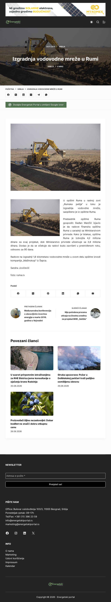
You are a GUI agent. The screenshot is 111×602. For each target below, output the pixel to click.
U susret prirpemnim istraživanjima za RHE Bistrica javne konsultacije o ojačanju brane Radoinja (30, 378)
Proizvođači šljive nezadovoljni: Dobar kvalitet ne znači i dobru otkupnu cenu (32, 424)
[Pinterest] (48, 293)
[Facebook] (8, 94)
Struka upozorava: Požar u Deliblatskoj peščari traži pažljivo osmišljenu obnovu (76, 378)
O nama (9, 550)
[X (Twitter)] (16, 94)
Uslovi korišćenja (14, 558)
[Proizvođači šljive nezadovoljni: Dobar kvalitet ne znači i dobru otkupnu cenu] (32, 404)
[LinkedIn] (23, 94)
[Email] (92, 293)
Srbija (62, 47)
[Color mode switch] (91, 22)
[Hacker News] (31, 94)
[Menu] (104, 22)
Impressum (11, 562)
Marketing (10, 554)
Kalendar (10, 566)
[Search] (98, 22)
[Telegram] (38, 94)
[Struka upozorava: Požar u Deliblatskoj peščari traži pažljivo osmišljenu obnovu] (79, 358)
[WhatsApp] (46, 94)
